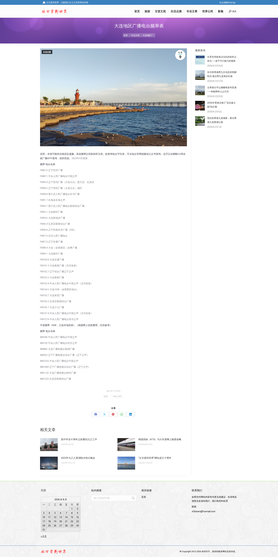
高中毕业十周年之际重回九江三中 (79, 439)
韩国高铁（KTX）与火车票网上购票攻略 (159, 439)
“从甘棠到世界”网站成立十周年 (154, 457)
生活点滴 (47, 52)
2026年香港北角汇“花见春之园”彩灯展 (221, 104)
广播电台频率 (117, 396)
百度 (143, 497)
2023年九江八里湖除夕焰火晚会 (78, 457)
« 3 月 (43, 536)
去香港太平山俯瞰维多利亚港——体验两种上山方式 (221, 89)
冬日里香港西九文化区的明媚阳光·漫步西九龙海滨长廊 (221, 74)
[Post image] (49, 444)
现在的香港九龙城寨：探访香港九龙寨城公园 (221, 120)
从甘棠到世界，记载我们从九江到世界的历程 (67, 2)
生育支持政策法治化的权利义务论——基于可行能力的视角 (221, 59)
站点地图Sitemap (227, 2)
